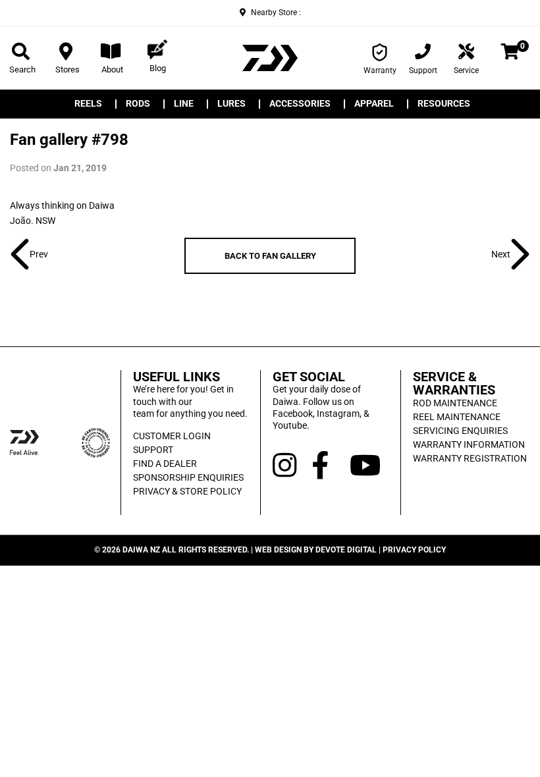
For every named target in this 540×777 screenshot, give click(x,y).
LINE (184, 104)
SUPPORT (153, 449)
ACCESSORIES (300, 104)
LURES (231, 104)
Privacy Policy (414, 549)
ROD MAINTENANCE (455, 403)
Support (423, 70)
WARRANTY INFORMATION (469, 444)
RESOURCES (444, 104)
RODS (138, 104)
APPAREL (374, 104)
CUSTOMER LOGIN (172, 436)
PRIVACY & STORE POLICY (187, 491)
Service (466, 70)
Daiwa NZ (141, 549)
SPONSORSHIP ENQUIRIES (188, 477)
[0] (510, 54)
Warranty (380, 70)
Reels (88, 104)
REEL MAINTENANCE (456, 417)
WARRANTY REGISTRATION (470, 458)
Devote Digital (346, 549)
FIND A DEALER (165, 463)
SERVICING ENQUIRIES (460, 430)
